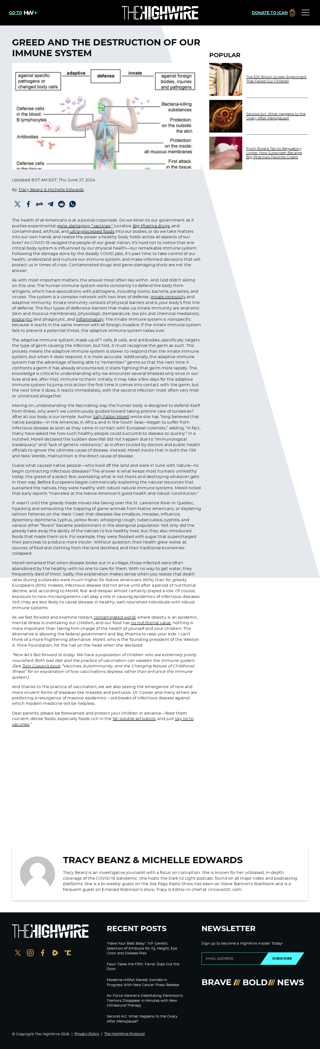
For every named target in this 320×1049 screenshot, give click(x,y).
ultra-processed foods (91, 232)
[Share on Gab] (39, 204)
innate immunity (168, 297)
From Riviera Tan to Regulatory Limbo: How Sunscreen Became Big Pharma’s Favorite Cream (274, 153)
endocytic (22, 319)
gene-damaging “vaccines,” (85, 226)
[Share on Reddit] (61, 204)
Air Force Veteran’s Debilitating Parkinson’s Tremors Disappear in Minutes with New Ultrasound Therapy (145, 1000)
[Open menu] (305, 12)
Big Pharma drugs (151, 226)
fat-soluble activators (134, 719)
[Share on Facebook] (28, 204)
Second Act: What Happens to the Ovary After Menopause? (276, 116)
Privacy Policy (86, 1034)
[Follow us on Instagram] (30, 953)
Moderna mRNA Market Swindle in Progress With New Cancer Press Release (143, 982)
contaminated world (115, 617)
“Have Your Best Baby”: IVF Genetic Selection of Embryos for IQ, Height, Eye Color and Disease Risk (142, 948)
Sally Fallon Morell (111, 417)
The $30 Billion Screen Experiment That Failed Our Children (276, 79)
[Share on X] (17, 204)
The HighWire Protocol (124, 1034)
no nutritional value (151, 623)
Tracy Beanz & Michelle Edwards (51, 190)
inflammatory (90, 319)
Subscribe (282, 958)
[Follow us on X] (18, 953)
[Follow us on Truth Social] (68, 953)
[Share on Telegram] (50, 204)
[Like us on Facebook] (42, 953)
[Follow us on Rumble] (55, 953)
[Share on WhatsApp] (72, 204)
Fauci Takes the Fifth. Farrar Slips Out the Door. (143, 967)
